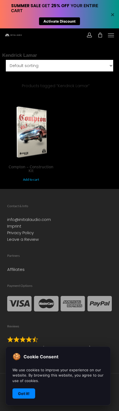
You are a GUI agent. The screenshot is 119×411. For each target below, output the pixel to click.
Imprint (14, 226)
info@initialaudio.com (29, 219)
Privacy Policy (20, 233)
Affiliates (16, 269)
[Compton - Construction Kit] (31, 133)
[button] (111, 35)
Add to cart (31, 179)
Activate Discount (59, 21)
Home (8, 86)
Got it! (24, 393)
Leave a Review (23, 239)
